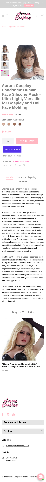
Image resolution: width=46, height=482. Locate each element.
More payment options (12, 156)
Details (9, 177)
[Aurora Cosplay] (23, 16)
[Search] (7, 15)
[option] (5, 49)
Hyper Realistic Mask (21, 161)
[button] (7, 114)
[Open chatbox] (40, 476)
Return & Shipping (26, 177)
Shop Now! (29, 6)
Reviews (23, 181)
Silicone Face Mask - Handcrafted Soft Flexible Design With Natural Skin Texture (21, 365)
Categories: (7, 161)
